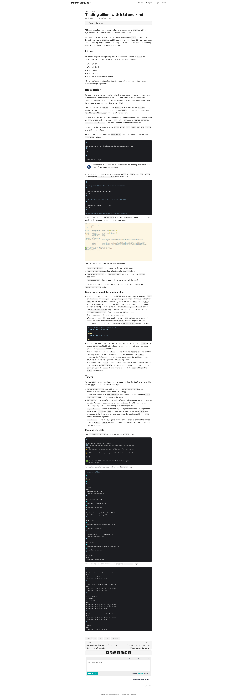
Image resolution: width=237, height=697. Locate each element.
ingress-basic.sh (93, 409)
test (92, 385)
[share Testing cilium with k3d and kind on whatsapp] (122, 652)
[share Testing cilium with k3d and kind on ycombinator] (129, 652)
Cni (95, 638)
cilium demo (132, 400)
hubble (124, 30)
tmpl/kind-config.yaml (95, 271)
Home (87, 11)
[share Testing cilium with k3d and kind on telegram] (126, 652)
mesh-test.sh (91, 420)
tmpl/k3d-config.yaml (94, 268)
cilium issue (91, 360)
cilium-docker (90, 84)
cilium (115, 30)
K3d (101, 638)
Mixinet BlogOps (80, 2)
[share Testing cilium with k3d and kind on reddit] (114, 652)
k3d (96, 33)
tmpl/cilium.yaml (93, 280)
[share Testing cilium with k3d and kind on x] (107, 652)
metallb (98, 100)
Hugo (128, 694)
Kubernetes (115, 638)
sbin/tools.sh (116, 134)
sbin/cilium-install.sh (106, 177)
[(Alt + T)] (91, 3)
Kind (107, 638)
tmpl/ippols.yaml (114, 274)
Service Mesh (126, 33)
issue (146, 302)
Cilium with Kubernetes (103, 76)
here (121, 315)
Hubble (96, 73)
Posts (93, 11)
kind (102, 33)
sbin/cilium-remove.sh (93, 287)
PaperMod (133, 694)
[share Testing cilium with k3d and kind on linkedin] (111, 652)
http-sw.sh (91, 400)
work (148, 37)
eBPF (95, 70)
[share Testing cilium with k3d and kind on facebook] (118, 652)
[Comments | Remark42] (118, 672)
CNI (115, 33)
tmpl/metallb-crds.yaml (95, 274)
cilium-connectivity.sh (95, 389)
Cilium (95, 67)
